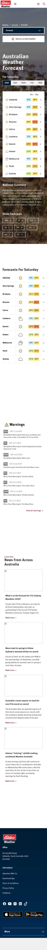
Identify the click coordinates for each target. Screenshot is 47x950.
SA (6, 227)
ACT (18, 234)
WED (40, 83)
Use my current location (26, 39)
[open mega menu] (15, 3)
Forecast (15, 25)
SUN (15, 83)
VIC (30, 227)
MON (23, 83)
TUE (32, 83)
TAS (18, 227)
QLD (31, 220)
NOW (7, 83)
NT (19, 220)
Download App (9, 879)
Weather (6, 25)
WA (6, 234)
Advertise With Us (10, 874)
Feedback (6, 893)
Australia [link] (24, 25)
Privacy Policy (8, 888)
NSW (6, 220)
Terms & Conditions (11, 883)
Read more (9, 618)
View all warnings (33, 511)
